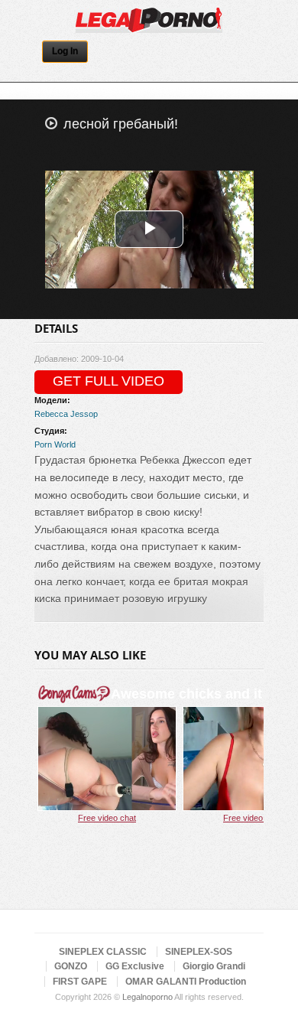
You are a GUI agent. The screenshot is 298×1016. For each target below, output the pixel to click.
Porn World (55, 444)
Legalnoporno (147, 996)
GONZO (70, 966)
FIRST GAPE (80, 981)
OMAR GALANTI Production (185, 981)
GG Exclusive (134, 966)
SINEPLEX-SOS (198, 951)
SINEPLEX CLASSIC (103, 951)
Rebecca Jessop (66, 413)
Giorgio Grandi (214, 966)
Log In (65, 51)
